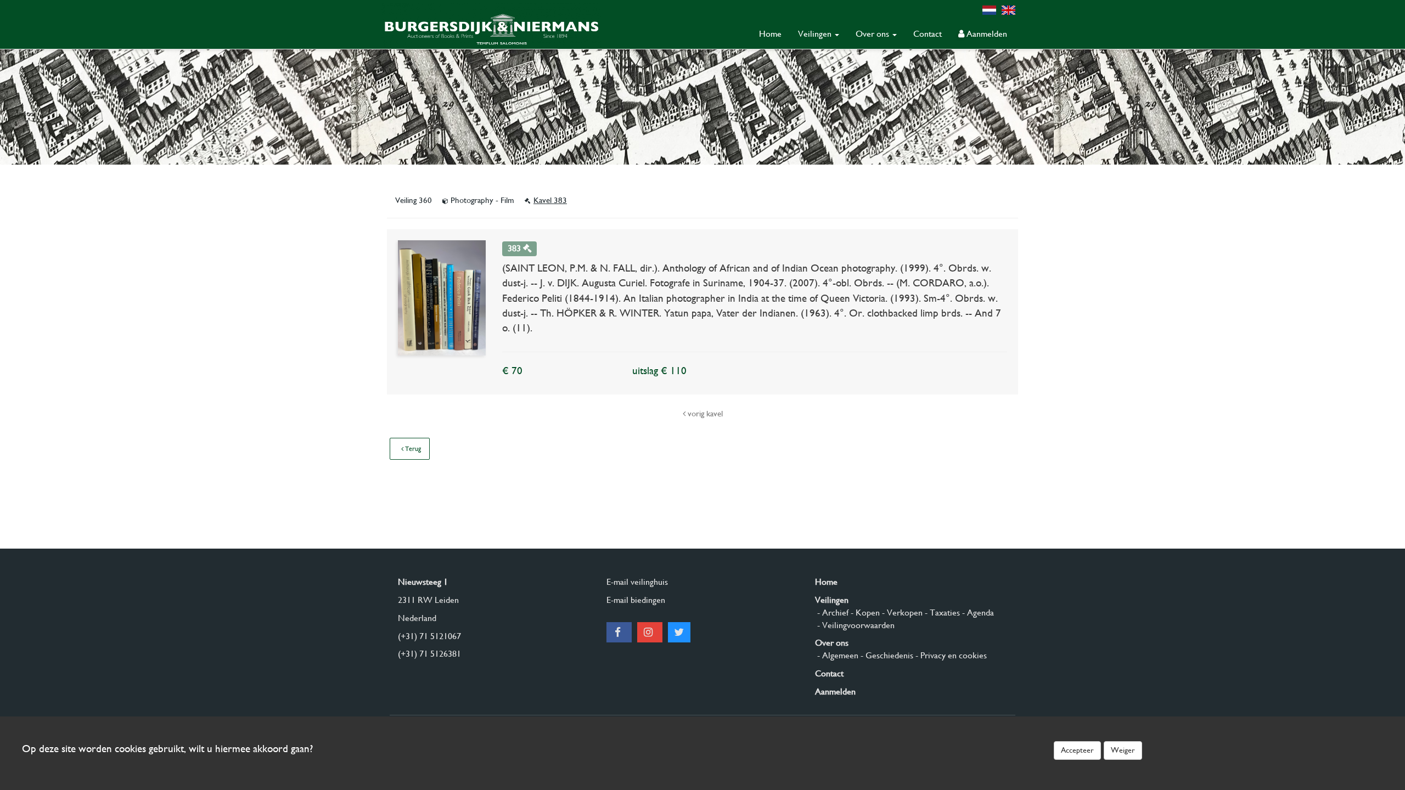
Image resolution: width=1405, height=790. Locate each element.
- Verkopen (901, 612)
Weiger (1123, 750)
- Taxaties (941, 612)
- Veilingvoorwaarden (855, 625)
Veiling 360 (414, 200)
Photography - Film (482, 200)
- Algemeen (836, 655)
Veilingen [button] (816, 34)
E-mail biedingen (635, 600)
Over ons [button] (873, 34)
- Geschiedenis (885, 655)
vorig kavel (704, 414)
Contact (927, 34)
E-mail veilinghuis (637, 582)
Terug (412, 449)
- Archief (831, 612)
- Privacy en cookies (950, 655)
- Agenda (977, 612)
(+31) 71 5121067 (429, 636)
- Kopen (864, 612)
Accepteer (1077, 750)
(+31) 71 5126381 (429, 653)
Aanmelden (985, 34)
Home (770, 34)
